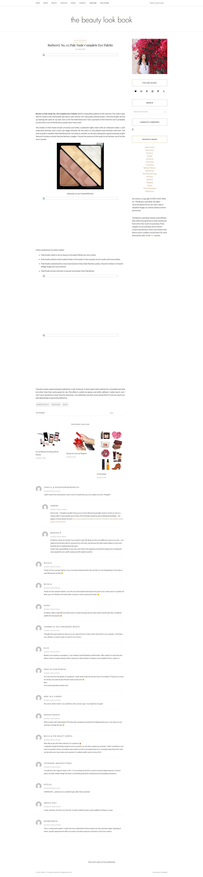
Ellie (46, 648)
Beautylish (150, 150)
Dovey (47, 605)
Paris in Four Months (55, 669)
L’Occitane (150, 162)
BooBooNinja (51, 821)
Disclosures (104, 3)
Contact (82, 3)
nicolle (48, 563)
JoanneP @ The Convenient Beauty (62, 627)
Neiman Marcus (150, 168)
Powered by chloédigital (160, 872)
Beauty (54, 3)
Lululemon (150, 165)
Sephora (149, 179)
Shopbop (149, 182)
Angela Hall (50, 803)
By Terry (149, 153)
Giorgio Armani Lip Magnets (76, 453)
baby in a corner (53, 696)
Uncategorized (80, 40)
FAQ (152, 235)
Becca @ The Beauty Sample (58, 736)
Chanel (149, 156)
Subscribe (93, 3)
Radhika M (55, 533)
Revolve (149, 176)
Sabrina (54, 506)
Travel (73, 3)
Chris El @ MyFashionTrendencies (61, 487)
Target (149, 185)
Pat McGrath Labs (150, 174)
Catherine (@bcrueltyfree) (58, 763)
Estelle (48, 784)
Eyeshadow (56, 404)
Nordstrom (149, 171)
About (45, 3)
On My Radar (101, 474)
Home (38, 3)
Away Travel (149, 147)
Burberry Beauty (43, 404)
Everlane (149, 159)
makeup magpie (52, 715)
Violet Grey (149, 191)
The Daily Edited (149, 188)
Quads (65, 404)
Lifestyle (64, 3)
